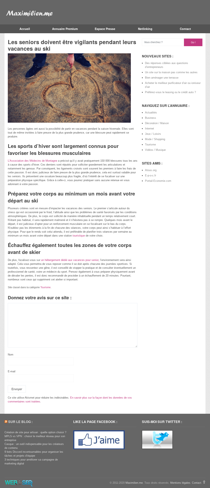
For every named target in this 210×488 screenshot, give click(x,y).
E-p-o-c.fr (150, 175)
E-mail (11, 371)
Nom (10, 354)
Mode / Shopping (155, 139)
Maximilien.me (134, 482)
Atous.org (150, 170)
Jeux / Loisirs (153, 133)
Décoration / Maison (157, 123)
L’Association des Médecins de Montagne (32, 160)
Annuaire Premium (65, 29)
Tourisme (45, 287)
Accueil (24, 29)
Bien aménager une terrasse (161, 77)
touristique (79, 235)
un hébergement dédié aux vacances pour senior (69, 260)
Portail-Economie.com (158, 180)
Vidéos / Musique (155, 149)
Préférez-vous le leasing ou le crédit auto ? (170, 92)
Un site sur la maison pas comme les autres (171, 72)
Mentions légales (180, 482)
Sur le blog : (20, 421)
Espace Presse (105, 29)
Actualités (151, 112)
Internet (149, 128)
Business (150, 117)
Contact (185, 29)
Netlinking (145, 29)
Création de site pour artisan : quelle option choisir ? (35, 432)
